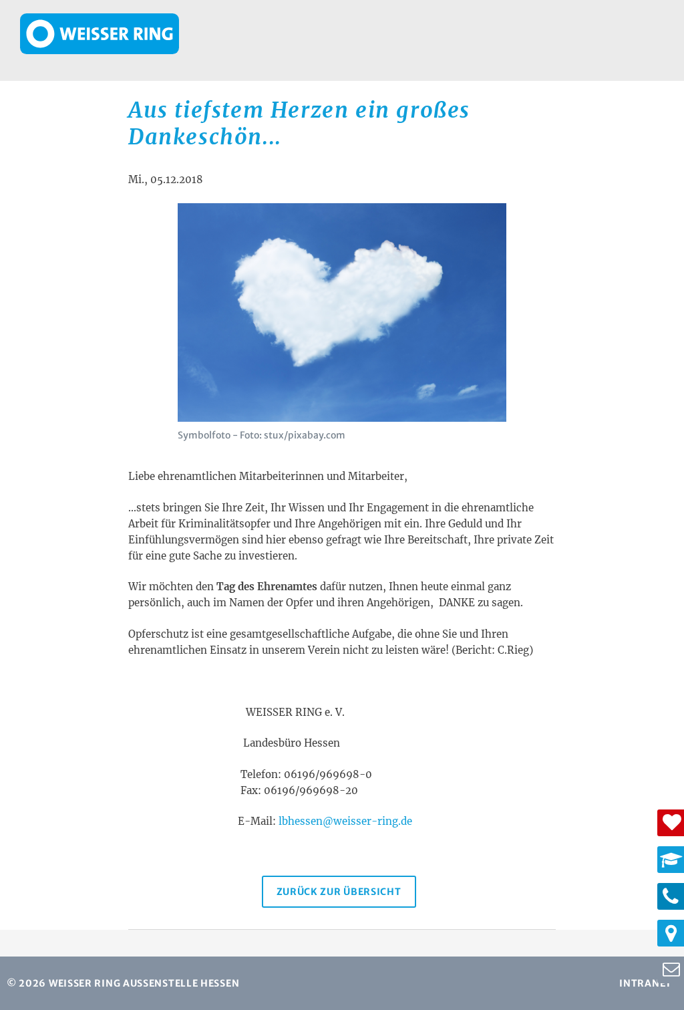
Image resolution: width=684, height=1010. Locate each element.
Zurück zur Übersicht (339, 892)
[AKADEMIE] (670, 859)
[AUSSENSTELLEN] (670, 933)
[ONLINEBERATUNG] (670, 970)
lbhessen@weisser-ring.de (345, 821)
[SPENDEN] (670, 822)
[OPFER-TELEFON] (670, 896)
